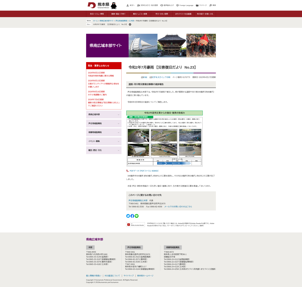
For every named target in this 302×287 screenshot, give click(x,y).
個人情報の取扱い (93, 276)
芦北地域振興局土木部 (138, 201)
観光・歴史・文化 (95, 150)
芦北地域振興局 (121, 21)
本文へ (132, 5)
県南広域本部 (94, 114)
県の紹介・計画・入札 (205, 14)
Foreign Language (186, 5)
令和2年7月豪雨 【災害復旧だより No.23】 (110, 24)
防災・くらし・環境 (97, 14)
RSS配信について (112, 276)
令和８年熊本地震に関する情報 (101, 76)
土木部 (131, 21)
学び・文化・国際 (161, 14)
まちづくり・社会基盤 (183, 14)
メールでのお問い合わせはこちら (178, 207)
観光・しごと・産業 (140, 14)
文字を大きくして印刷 (161, 77)
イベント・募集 (94, 141)
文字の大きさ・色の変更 (149, 5)
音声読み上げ (169, 5)
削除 (130, 24)
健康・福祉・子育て (118, 14)
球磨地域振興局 (95, 132)
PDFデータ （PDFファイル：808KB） (144, 171)
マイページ (203, 5)
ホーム (95, 21)
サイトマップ (129, 276)
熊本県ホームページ (145, 276)
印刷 (145, 77)
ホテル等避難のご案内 (97, 95)
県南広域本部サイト (107, 21)
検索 (214, 5)
